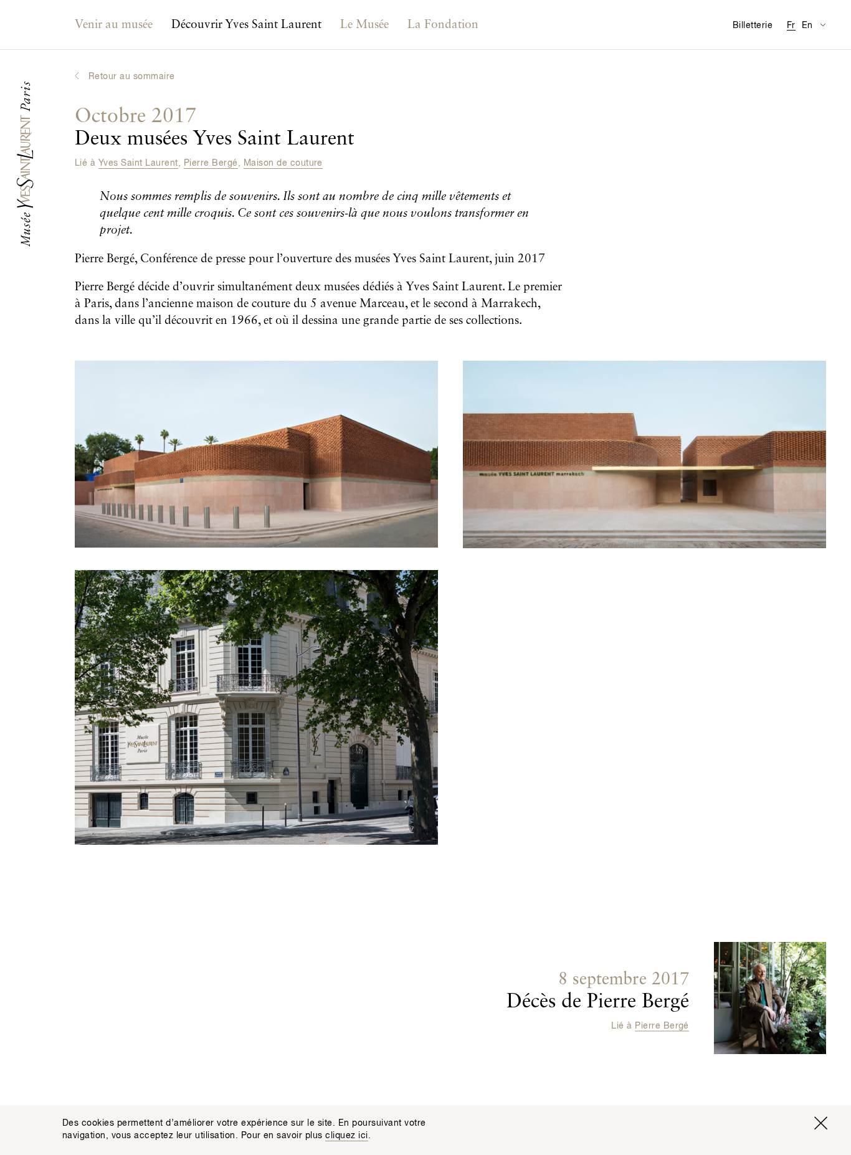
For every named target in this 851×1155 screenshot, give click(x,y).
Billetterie (753, 25)
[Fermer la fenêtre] (820, 1123)
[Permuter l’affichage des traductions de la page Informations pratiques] (823, 25)
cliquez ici (346, 1135)
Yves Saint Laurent (138, 163)
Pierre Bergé (211, 163)
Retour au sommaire (131, 76)
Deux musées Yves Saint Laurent (214, 128)
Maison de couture (283, 163)
